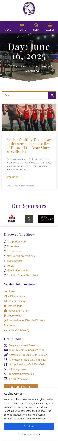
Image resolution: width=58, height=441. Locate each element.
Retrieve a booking (18, 330)
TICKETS (22, 30)
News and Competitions (20, 256)
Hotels (11, 291)
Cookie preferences (29, 434)
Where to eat (14, 315)
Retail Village (14, 305)
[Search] (52, 95)
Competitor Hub (16, 241)
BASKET (50, 30)
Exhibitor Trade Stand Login (22, 275)
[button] (7, 219)
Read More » (12, 177)
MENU (8, 30)
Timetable (12, 246)
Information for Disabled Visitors (26, 320)
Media (10, 265)
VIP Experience (16, 296)
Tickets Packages (17, 301)
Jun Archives (39, 66)
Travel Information (18, 310)
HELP (36, 30)
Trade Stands (14, 260)
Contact (11, 325)
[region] (29, 414)
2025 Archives (17, 66)
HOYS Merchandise (17, 270)
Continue (29, 426)
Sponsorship (13, 251)
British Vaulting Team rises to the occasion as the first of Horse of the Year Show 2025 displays (29, 145)
